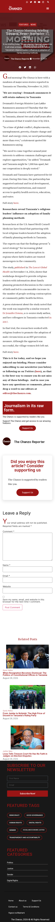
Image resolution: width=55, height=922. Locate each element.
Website (7, 586)
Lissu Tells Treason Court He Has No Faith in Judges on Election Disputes (25, 755)
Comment (8, 531)
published (19, 267)
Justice (5, 751)
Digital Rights (35, 823)
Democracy (14, 815)
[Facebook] (35, 2)
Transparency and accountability (24, 837)
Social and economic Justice (33, 830)
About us (22, 901)
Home (10, 901)
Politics (10, 670)
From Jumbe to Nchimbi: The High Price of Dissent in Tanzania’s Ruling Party (24, 714)
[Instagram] (43, 2)
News (33, 25)
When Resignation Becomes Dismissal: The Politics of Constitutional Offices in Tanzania (25, 674)
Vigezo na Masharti (16, 913)
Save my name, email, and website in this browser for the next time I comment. (23, 600)
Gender (12, 830)
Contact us (12, 907)
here (16, 202)
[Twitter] (31, 2)
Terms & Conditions (31, 907)
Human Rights (15, 823)
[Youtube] (39, 2)
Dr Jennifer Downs (13, 313)
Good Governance (35, 815)
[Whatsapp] (27, 2)
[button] (48, 2)
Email (6, 576)
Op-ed (5, 670)
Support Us (36, 901)
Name (6, 565)
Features (23, 25)
